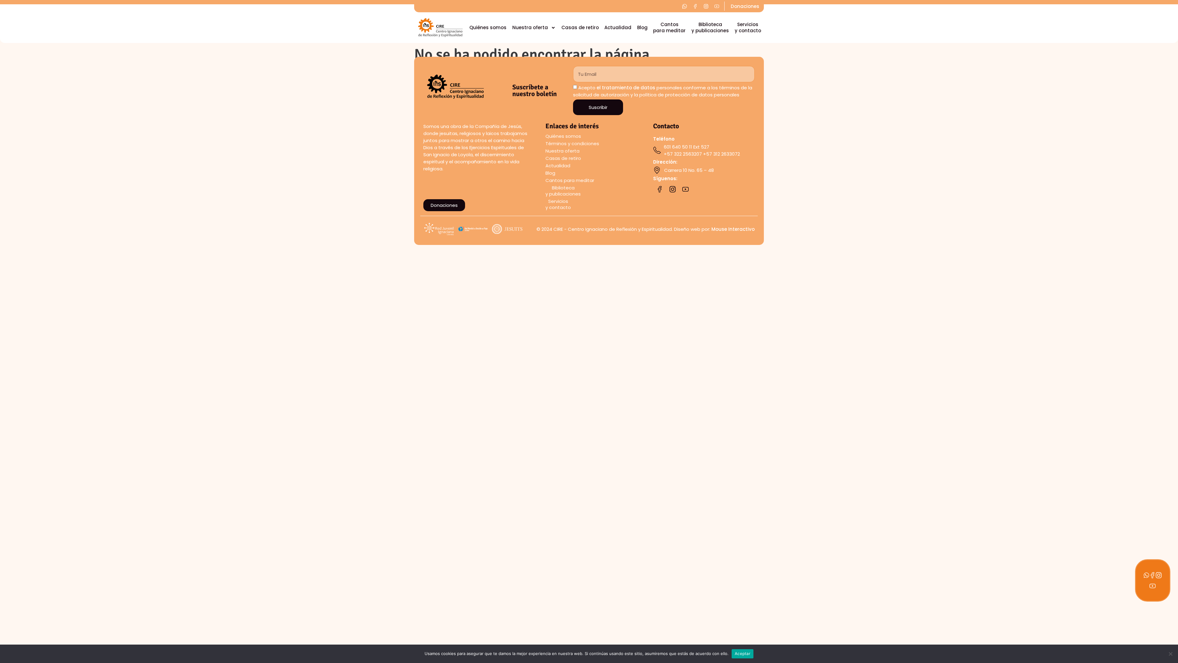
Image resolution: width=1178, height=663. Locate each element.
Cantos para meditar (669, 27)
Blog (642, 27)
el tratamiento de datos (626, 87)
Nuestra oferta (530, 27)
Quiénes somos (487, 27)
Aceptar (742, 653)
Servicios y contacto (748, 27)
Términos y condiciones (572, 143)
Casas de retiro (580, 27)
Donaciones (745, 6)
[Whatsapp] (1146, 575)
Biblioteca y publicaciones (710, 27)
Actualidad (617, 27)
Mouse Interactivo (733, 229)
